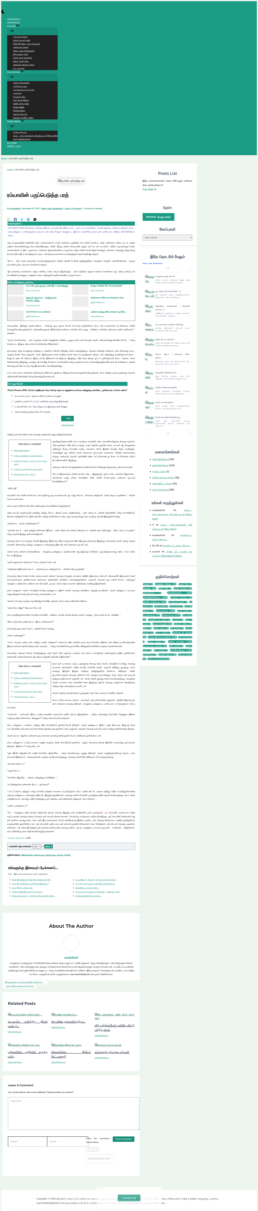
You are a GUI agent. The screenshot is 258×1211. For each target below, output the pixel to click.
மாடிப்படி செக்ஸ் (63, 855)
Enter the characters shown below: (98, 1140)
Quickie (149, 588)
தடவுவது (178, 620)
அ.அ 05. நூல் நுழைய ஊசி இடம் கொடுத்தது (47, 285)
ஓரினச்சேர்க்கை (98, 302)
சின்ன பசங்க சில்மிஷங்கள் (52, 208)
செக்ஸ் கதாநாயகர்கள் (163, 477)
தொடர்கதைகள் (33, 290)
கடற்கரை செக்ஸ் (181, 597)
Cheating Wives (165, 584)
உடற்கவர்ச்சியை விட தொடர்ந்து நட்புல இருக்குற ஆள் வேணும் (41, 406)
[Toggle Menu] (32, 31)
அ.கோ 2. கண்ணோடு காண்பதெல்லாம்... (28, 456)
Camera (148, 584)
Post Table (148, 189)
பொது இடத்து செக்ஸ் (162, 637)
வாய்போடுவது (181, 650)
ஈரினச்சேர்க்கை (97, 316)
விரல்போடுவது (167, 655)
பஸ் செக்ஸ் (177, 628)
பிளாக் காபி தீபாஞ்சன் (164, 402)
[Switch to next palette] (3, 12)
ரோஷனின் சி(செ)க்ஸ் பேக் (165, 373)
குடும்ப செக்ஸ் (176, 606)
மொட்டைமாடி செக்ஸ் (155, 646)
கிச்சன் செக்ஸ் (161, 606)
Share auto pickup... (22, 451)
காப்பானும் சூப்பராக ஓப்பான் (112, 1052)
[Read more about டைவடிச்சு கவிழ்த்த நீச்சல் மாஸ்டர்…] (25, 1014)
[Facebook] (15, 219)
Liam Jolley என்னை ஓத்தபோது (20, 986)
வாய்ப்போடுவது (150, 655)
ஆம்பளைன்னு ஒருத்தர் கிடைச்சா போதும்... (33, 412)
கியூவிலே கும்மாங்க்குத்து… (68, 1021)
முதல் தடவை (180, 641)
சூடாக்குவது (151, 615)
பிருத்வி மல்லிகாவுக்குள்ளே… (167, 387)
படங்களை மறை (129, 1198)
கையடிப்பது (39, 855)
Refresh (93, 1149)
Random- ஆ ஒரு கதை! (158, 217)
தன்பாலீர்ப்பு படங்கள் (162, 483)
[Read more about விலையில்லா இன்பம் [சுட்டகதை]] (66, 1045)
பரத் (106, 812)
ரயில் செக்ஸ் (176, 646)
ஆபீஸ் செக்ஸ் (182, 588)
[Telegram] (28, 219)
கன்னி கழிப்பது (155, 602)
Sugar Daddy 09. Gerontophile (106, 285)
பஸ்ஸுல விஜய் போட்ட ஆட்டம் (24, 475)
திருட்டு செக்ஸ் (162, 624)
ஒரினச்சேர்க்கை (152, 593)
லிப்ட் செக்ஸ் (160, 650)
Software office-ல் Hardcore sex (107, 297)
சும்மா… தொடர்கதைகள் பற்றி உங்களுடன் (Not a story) (172, 514)
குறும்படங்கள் (159, 471)
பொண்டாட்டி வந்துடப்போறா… (177, 545)
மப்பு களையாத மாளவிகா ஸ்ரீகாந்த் (169, 324)
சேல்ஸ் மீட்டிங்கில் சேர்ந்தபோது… (168, 417)
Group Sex (185, 584)
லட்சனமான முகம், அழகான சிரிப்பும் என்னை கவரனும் (38, 396)
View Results (68, 425)
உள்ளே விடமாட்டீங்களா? (164, 339)
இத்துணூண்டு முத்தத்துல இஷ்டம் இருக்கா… (24, 982)
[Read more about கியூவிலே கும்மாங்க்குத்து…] (64, 1014)
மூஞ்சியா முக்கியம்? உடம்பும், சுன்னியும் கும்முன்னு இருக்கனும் (42, 401)
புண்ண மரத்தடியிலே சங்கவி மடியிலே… (109, 311)
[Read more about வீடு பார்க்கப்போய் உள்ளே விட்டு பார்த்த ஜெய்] (114, 1018)
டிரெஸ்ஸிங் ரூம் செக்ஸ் (159, 620)
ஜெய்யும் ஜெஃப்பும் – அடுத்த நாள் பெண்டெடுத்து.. (41, 299)
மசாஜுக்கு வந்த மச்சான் (165, 276)
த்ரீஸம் (147, 628)
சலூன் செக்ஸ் (184, 611)
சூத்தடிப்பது (50, 855)
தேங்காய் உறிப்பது (182, 624)
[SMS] (34, 219)
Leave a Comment (73, 208)
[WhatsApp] (8, 219)
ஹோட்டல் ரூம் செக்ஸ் (158, 659)
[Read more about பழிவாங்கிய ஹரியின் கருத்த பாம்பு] (24, 1045)
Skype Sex (165, 589)
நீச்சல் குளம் (161, 628)
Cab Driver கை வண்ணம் (38, 311)
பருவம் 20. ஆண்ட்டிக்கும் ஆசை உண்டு (28, 469)
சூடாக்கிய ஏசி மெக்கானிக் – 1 (168, 291)
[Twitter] (21, 219)
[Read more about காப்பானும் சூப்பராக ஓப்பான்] (108, 1045)
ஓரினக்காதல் (27, 855)
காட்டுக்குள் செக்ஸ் (178, 602)
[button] (18, 26)
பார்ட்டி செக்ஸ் (163, 633)
